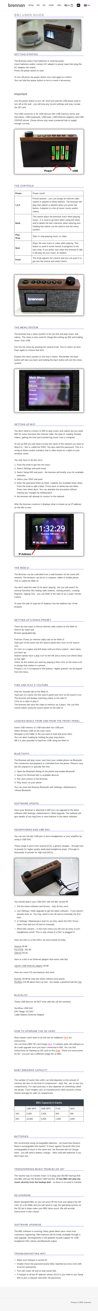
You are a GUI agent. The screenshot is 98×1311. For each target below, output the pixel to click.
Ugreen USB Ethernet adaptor (28, 966)
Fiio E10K (18, 949)
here (66, 1037)
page (58, 1050)
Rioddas (18, 982)
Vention (17, 946)
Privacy (74, 1302)
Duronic (18, 979)
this (80, 982)
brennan (87, 1302)
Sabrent (18, 953)
